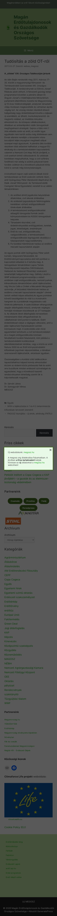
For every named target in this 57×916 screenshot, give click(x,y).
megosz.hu (29, 452)
